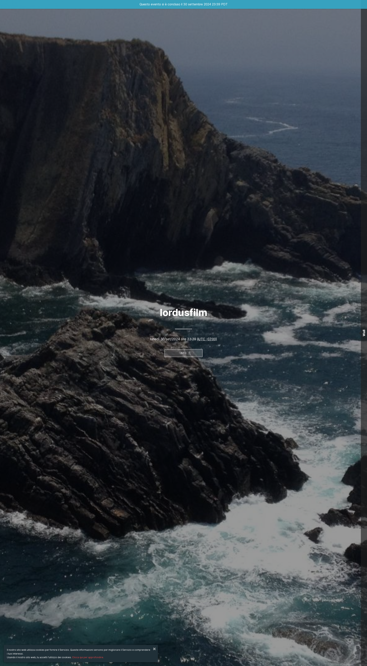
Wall (364, 333)
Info (183, 353)
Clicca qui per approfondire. (88, 657)
